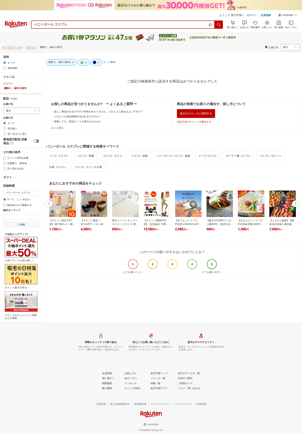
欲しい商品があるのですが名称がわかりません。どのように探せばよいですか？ (98, 111)
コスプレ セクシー (270, 155)
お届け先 (8, 104)
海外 (15, 98)
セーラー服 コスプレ (238, 155)
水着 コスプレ (57, 167)
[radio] (4, 62)
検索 (22, 224)
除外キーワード (12, 210)
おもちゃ (31, 47)
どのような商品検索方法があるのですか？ (77, 116)
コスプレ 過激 (139, 155)
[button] (287, 15)
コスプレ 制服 (85, 155)
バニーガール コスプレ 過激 (173, 155)
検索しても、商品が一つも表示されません (77, 121)
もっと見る (57, 127)
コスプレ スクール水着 (88, 167)
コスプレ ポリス (112, 155)
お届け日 (8, 117)
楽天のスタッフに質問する (196, 113)
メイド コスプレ (59, 155)
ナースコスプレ (208, 155)
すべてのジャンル (12, 47)
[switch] (36, 141)
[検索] (219, 25)
